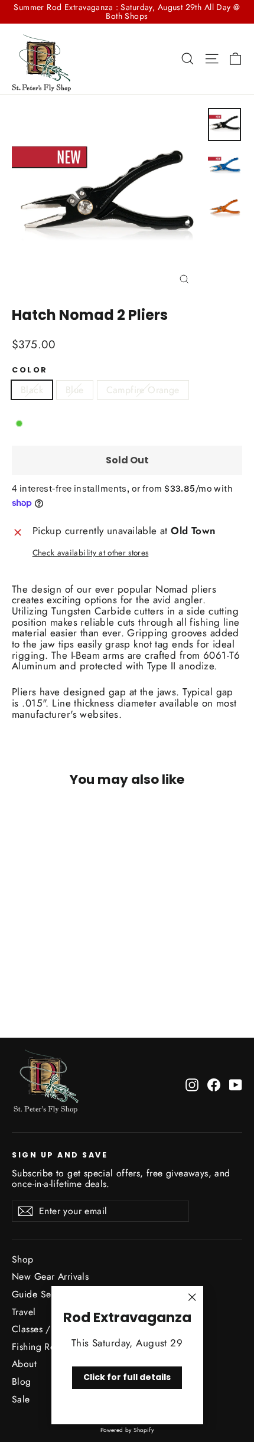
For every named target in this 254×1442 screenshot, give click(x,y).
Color (30, 369)
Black (32, 390)
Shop (23, 1259)
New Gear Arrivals (50, 1276)
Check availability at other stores (90, 552)
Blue (75, 390)
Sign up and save (60, 1154)
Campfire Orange (143, 390)
